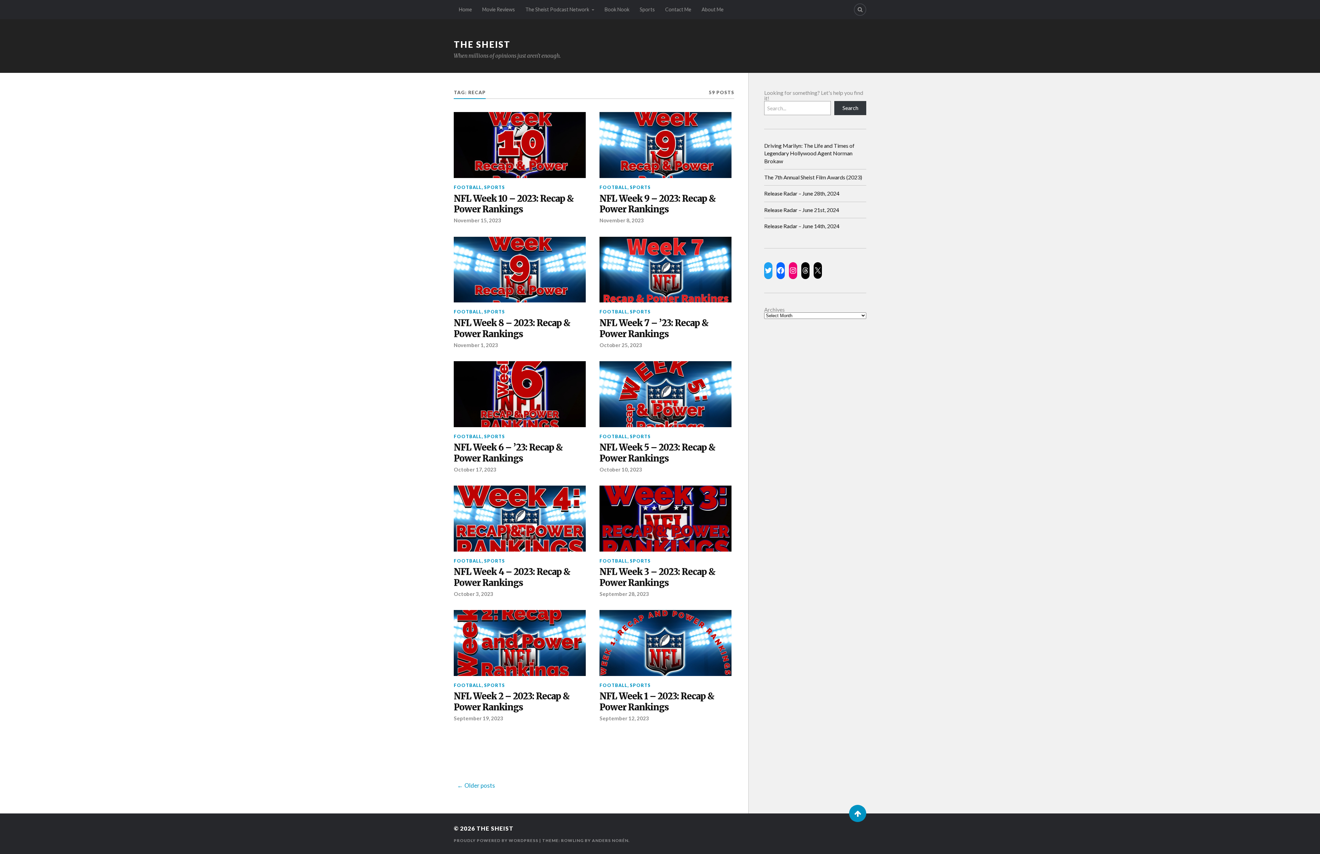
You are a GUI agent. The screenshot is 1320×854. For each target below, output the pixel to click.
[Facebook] (781, 270)
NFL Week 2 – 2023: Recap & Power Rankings (512, 702)
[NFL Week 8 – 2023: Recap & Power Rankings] (520, 270)
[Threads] (805, 270)
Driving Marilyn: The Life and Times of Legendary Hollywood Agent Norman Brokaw (809, 153)
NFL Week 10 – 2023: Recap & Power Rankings (514, 204)
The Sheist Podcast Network (557, 9)
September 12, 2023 (624, 718)
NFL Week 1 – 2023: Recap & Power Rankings (657, 702)
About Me (713, 9)
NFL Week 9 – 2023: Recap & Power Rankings (658, 204)
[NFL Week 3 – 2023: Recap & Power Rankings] (666, 519)
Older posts (479, 785)
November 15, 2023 (477, 220)
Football (468, 187)
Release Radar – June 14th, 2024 (801, 226)
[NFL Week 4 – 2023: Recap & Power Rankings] (520, 519)
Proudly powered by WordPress (496, 840)
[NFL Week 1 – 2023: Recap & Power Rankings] (666, 643)
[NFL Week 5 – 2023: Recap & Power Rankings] (666, 394)
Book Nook (617, 9)
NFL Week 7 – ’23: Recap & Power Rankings (654, 329)
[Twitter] (768, 270)
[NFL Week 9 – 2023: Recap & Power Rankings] (666, 145)
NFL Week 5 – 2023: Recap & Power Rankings (657, 453)
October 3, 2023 (473, 594)
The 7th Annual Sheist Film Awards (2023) (813, 177)
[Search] (860, 9)
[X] (818, 270)
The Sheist (482, 44)
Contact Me (678, 9)
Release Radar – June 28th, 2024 (801, 193)
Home (465, 9)
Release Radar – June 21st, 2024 (801, 210)
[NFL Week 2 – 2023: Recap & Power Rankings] (520, 643)
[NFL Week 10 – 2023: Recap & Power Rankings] (520, 145)
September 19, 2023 (478, 718)
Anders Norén (610, 840)
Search (850, 107)
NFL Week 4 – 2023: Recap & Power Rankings (512, 577)
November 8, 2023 (622, 220)
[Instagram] (793, 270)
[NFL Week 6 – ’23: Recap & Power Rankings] (520, 394)
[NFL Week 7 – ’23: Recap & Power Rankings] (666, 270)
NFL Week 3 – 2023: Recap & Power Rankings (657, 577)
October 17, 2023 (475, 469)
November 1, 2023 (476, 345)
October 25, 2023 (621, 345)
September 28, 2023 (624, 594)
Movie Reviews (498, 9)
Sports (647, 9)
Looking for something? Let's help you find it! (813, 95)
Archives (774, 309)
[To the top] (857, 813)
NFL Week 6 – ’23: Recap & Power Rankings (508, 453)
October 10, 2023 (621, 469)
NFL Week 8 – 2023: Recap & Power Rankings (512, 329)
